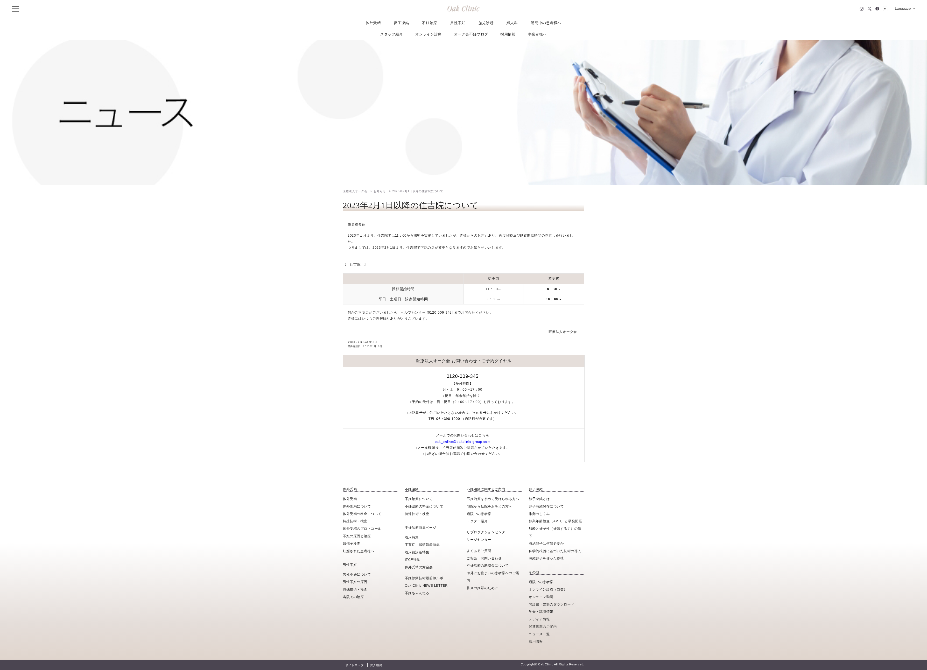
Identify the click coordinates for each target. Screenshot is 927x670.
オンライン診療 (428, 34)
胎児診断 (486, 23)
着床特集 (412, 537)
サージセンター (479, 540)
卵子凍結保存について (546, 506)
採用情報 (508, 34)
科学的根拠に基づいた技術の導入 (555, 551)
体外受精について (357, 506)
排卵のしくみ (539, 514)
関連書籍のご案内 (543, 626)
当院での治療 (353, 597)
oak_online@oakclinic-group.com (463, 442)
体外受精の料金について (362, 514)
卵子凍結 (401, 23)
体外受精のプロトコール (362, 528)
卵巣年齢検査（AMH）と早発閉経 (555, 521)
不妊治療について (419, 499)
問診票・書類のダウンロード (551, 604)
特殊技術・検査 (355, 521)
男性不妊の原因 (355, 582)
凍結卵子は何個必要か (546, 543)
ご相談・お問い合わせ (484, 558)
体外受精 (373, 23)
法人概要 (376, 665)
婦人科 (512, 23)
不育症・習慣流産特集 (422, 545)
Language (903, 8)
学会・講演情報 (541, 612)
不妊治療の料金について (424, 506)
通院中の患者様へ (546, 23)
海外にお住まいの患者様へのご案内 (493, 576)
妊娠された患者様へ (358, 551)
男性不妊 (457, 23)
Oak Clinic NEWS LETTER (426, 585)
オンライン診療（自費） (548, 589)
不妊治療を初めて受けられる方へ (493, 499)
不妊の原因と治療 (357, 536)
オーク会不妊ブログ (471, 34)
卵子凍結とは (539, 499)
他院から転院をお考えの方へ (489, 506)
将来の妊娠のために (482, 588)
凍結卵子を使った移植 (546, 558)
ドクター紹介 (477, 521)
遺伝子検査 (351, 543)
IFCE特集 (412, 560)
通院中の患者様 (479, 514)
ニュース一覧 (539, 634)
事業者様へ (537, 34)
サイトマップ (354, 665)
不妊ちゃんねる (417, 593)
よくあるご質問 (479, 551)
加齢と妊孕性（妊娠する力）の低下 (555, 532)
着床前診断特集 (417, 552)
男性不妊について (357, 574)
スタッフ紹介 (391, 34)
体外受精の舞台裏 (419, 567)
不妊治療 (429, 23)
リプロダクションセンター (488, 532)
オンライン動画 (541, 597)
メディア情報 (539, 619)
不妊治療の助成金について (488, 565)
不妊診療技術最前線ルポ (424, 578)
